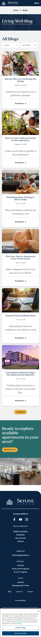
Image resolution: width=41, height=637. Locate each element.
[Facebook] (14, 519)
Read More (19, 103)
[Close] (38, 611)
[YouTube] (20, 519)
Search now (9, 450)
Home (16, 10)
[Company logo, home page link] (10, 3)
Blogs (25, 10)
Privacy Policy (17, 623)
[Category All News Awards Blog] (10, 45)
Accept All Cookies (20, 633)
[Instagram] (26, 519)
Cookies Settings (20, 627)
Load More (20, 412)
